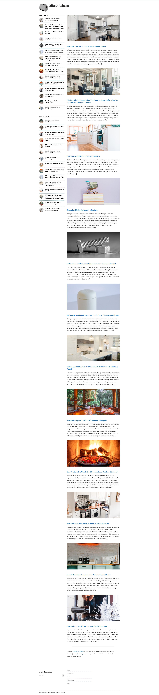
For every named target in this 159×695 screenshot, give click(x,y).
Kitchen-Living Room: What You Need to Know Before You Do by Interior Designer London (54, 26)
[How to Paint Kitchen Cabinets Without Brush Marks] (41, 83)
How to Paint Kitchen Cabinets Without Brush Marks (89, 575)
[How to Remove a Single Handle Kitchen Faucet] (41, 96)
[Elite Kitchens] (43, 7)
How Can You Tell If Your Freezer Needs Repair (86, 46)
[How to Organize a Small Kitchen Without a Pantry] (41, 77)
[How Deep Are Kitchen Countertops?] (41, 102)
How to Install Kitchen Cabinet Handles (83, 156)
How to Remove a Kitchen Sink (54, 163)
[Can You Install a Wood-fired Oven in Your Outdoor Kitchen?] (41, 71)
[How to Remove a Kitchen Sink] (41, 165)
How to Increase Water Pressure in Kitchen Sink (87, 626)
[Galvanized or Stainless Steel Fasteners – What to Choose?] (41, 45)
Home (68, 670)
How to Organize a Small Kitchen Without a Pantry (88, 523)
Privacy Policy (71, 680)
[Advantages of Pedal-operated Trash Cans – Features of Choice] (41, 52)
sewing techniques (79, 654)
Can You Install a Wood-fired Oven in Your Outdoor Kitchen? (92, 472)
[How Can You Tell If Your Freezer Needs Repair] (41, 20)
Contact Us (70, 673)
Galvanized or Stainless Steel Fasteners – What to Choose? (91, 264)
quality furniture (78, 651)
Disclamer (69, 677)
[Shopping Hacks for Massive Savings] (41, 39)
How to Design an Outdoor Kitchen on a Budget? (87, 420)
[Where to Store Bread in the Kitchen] (41, 146)
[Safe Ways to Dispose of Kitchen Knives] (41, 140)
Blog (68, 683)
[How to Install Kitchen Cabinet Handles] (41, 33)
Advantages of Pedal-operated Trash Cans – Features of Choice (93, 315)
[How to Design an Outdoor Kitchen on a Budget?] (41, 65)
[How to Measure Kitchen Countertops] (41, 108)
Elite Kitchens (59, 6)
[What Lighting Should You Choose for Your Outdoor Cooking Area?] (41, 58)
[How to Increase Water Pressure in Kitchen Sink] (41, 90)
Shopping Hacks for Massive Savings (82, 210)
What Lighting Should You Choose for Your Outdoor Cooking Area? (53, 58)
